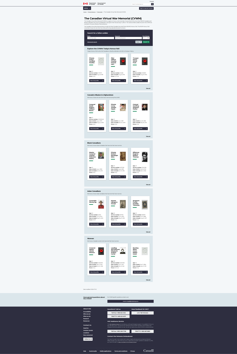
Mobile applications (105, 351)
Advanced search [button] (92, 42)
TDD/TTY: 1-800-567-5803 (142, 331)
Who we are (86, 314)
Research (86, 318)
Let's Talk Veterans (142, 313)
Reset (137, 42)
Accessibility (87, 311)
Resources (86, 321)
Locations (86, 332)
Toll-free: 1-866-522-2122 (118, 313)
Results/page (146, 36)
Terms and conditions (120, 351)
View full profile (94, 80)
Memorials (99, 12)
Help (84, 351)
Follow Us (88, 339)
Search (145, 42)
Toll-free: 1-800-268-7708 (118, 331)
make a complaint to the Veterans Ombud (127, 342)
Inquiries (86, 328)
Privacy (132, 351)
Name (88, 36)
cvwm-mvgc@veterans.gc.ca (130, 301)
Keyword (117, 36)
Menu (86, 8)
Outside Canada (88, 330)
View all (148, 88)
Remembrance (92, 12)
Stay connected (88, 335)
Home (84, 12)
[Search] (152, 4)
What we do (86, 316)
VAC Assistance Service (115, 324)
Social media (93, 351)
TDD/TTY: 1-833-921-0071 (118, 316)
